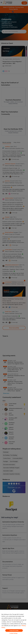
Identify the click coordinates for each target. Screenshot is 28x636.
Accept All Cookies (14, 630)
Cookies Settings (13, 633)
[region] (14, 623)
